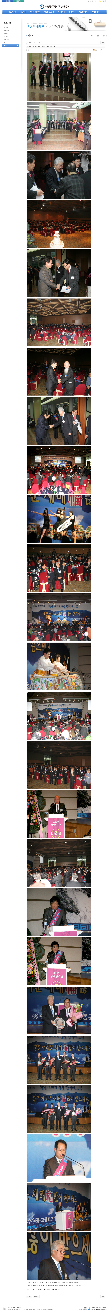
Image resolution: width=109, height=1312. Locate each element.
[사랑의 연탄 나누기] (36, 1296)
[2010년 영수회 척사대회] (29, 1296)
